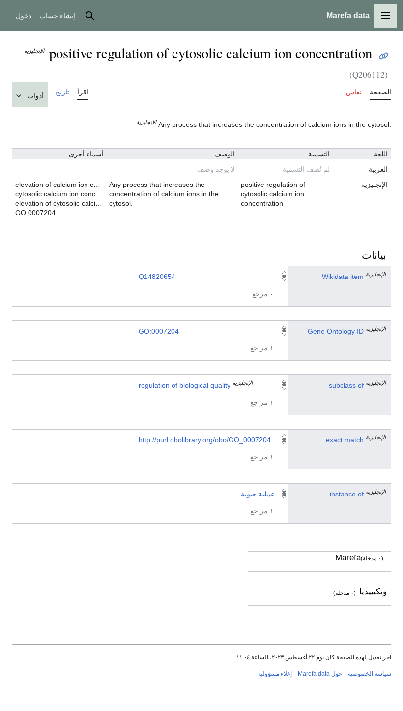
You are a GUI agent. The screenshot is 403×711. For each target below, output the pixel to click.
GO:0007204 (159, 331)
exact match (345, 440)
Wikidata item (343, 276)
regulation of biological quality (184, 385)
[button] (385, 16)
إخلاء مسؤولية (275, 673)
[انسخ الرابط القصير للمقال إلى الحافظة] (383, 56)
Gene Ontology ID (336, 331)
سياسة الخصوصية (369, 673)
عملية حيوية (258, 494)
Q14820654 (157, 276)
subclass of (346, 385)
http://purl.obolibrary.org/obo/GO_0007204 (205, 440)
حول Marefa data (320, 673)
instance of (347, 494)
